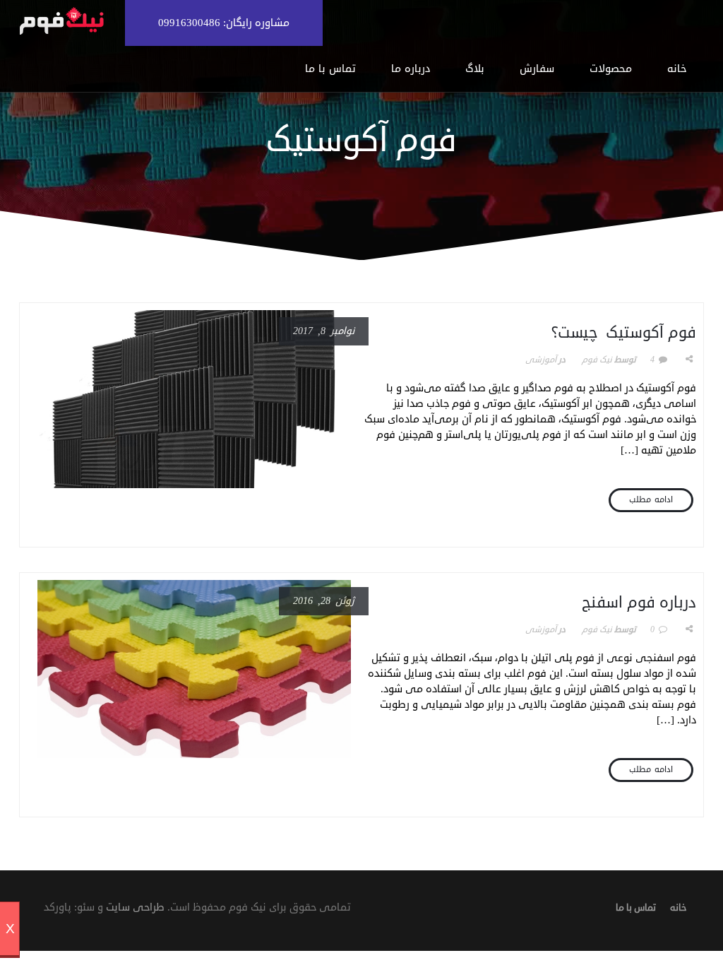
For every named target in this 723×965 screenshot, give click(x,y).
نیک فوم (597, 360)
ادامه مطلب (651, 500)
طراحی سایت (135, 907)
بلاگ (474, 68)
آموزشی (540, 360)
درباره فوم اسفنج (639, 602)
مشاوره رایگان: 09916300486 (223, 23)
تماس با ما (330, 68)
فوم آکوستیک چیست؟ (623, 332)
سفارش (537, 68)
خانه (676, 68)
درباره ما (410, 68)
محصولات (611, 68)
